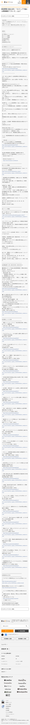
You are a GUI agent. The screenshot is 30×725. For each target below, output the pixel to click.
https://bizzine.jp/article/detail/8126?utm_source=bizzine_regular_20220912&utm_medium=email (14, 545)
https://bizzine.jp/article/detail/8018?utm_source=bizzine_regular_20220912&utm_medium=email (14, 313)
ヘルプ (7, 700)
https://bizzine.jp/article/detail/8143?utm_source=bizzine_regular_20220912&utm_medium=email (14, 436)
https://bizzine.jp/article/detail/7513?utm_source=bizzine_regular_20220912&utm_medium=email (14, 146)
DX (16, 658)
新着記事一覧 (4, 649)
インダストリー (4, 661)
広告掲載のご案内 (8, 638)
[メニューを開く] (2, 2)
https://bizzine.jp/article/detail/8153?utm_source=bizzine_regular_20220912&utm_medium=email (14, 372)
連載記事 (3, 671)
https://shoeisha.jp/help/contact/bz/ (10, 598)
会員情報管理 (8, 706)
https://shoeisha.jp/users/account (9, 587)
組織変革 (3, 658)
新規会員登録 (22, 631)
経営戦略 (17, 656)
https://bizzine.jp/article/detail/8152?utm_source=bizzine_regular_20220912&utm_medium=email (14, 362)
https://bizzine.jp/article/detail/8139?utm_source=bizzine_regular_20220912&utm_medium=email (14, 458)
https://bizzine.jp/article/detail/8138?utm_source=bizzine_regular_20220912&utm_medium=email (14, 469)
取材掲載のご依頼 (22, 638)
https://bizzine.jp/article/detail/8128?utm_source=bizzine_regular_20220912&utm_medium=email (14, 535)
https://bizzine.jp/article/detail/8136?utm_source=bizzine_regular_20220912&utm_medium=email (14, 480)
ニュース (3, 644)
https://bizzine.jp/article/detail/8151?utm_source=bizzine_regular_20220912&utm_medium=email (14, 393)
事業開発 (3, 656)
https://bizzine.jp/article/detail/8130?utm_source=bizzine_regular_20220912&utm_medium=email (14, 524)
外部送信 (7, 716)
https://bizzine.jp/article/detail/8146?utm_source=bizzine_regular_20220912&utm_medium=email (14, 414)
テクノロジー (18, 664)
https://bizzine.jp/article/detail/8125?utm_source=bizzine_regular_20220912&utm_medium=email (14, 567)
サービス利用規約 (9, 712)
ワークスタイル (4, 664)
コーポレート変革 (19, 661)
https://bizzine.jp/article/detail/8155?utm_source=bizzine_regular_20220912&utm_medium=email (14, 351)
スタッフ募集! (8, 704)
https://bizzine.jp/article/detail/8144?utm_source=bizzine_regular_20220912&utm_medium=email (14, 447)
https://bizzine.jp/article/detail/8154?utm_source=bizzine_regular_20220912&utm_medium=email (14, 383)
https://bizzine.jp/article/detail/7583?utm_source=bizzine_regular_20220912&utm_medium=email (14, 70)
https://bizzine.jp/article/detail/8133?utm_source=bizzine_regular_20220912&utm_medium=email (14, 502)
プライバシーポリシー (10, 714)
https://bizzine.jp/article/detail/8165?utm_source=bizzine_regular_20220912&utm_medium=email (14, 329)
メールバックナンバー (12, 634)
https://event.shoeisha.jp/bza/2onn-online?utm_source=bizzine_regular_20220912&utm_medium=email (14, 173)
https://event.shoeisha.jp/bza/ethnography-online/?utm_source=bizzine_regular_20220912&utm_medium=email (14, 217)
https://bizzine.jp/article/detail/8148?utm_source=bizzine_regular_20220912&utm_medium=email (14, 404)
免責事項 (7, 708)
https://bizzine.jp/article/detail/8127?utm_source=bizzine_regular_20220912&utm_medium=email (14, 556)
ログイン (8, 631)
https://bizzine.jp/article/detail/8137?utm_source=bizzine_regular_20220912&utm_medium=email (14, 491)
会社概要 (7, 710)
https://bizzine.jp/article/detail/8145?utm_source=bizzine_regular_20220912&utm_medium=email (14, 425)
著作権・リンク (9, 702)
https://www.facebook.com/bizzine (10, 160)
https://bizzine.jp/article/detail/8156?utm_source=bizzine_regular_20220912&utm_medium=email (14, 340)
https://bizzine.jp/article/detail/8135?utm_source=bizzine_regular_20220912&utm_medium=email (14, 513)
